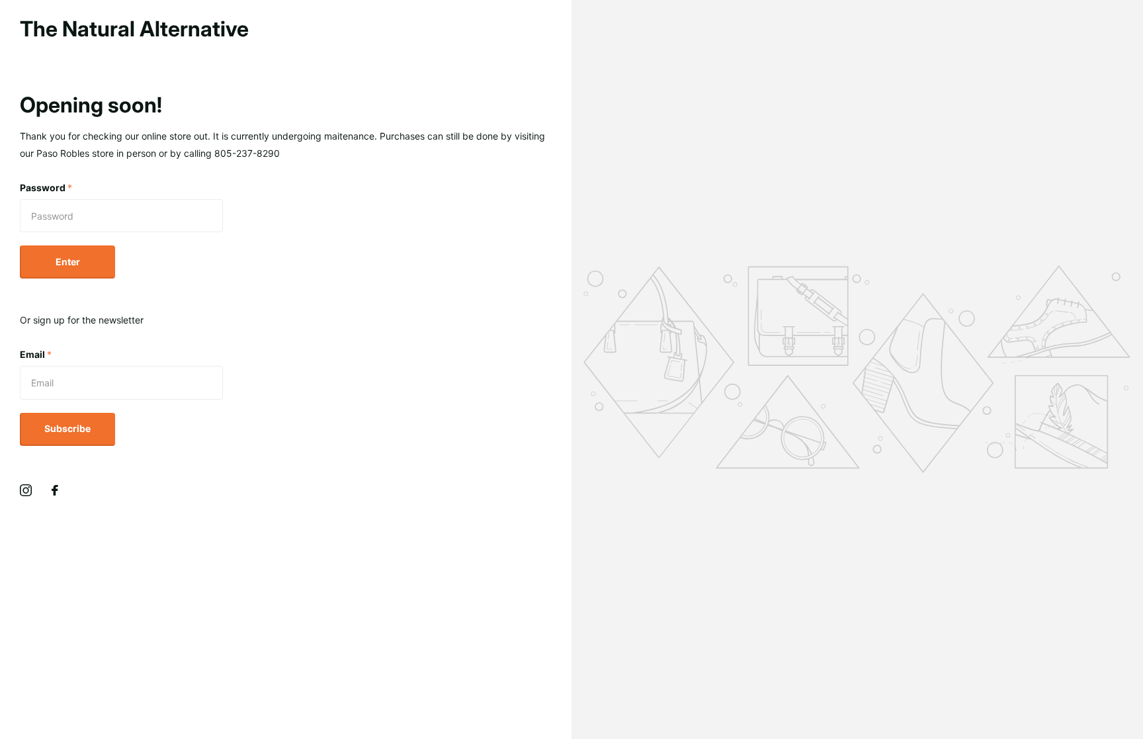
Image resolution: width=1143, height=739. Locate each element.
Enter (68, 261)
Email (36, 354)
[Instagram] (26, 490)
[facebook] (55, 490)
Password (46, 187)
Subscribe (67, 428)
